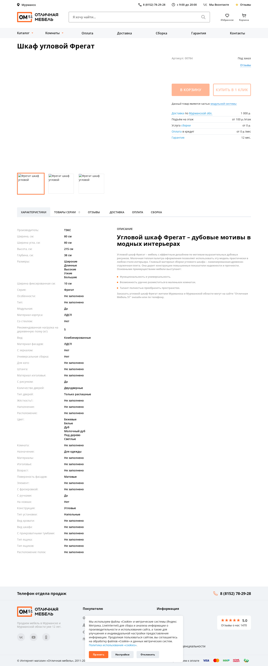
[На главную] (37, 17)
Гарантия (198, 33)
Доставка (124, 33)
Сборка (161, 33)
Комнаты (52, 33)
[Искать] (203, 17)
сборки (186, 125)
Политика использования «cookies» (113, 645)
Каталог (23, 33)
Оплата (87, 33)
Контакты (237, 33)
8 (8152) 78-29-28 (235, 593)
